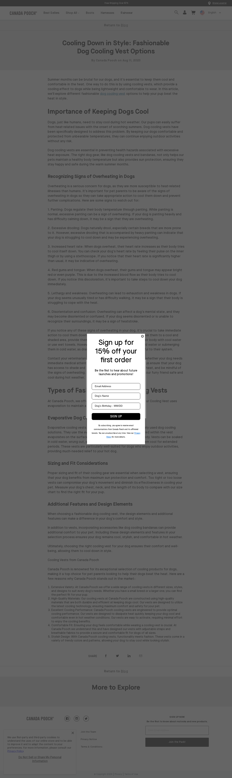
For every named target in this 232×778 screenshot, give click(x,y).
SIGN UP (116, 416)
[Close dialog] (142, 336)
